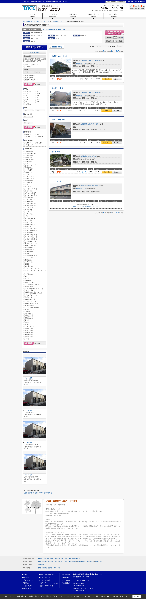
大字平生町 (72, 562)
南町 (66, 562)
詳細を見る (107, 79)
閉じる (136, 596)
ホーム (25, 574)
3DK (26, 100)
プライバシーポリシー (30, 580)
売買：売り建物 (45, 580)
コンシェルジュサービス (33, 307)
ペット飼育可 (30, 151)
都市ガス (29, 337)
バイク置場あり (31, 228)
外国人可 (29, 191)
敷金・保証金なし (30, 75)
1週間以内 (40, 136)
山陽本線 (79, 63)
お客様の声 (65, 577)
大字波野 (51, 562)
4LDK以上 (28, 104)
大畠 (84, 63)
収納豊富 (29, 274)
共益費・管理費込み (31, 80)
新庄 (56, 562)
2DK (38, 95)
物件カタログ (27, 588)
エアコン (29, 262)
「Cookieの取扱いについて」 (108, 596)
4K (26, 102)
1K (37, 91)
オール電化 (29, 220)
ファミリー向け (31, 203)
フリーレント (30, 185)
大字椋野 (94, 156)
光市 (25, 493)
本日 (38, 134)
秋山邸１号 (56, 152)
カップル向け (30, 199)
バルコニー (29, 216)
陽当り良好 (29, 157)
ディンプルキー (31, 295)
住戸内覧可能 (30, 305)
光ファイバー (30, 282)
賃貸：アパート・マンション (49, 583)
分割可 (28, 174)
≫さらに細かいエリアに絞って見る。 (55, 29)
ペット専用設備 (31, 153)
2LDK (27, 98)
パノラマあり (29, 145)
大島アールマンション (60, 56)
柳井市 (30, 493)
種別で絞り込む (35, 52)
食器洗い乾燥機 (31, 239)
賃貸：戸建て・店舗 (46, 586)
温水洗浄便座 (30, 251)
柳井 (39, 562)
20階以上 (29, 318)
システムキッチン (31, 241)
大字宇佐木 (90, 562)
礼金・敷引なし (30, 78)
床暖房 (28, 264)
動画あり (39, 143)
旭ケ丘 (61, 562)
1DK (26, 93)
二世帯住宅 (29, 182)
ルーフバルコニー (31, 218)
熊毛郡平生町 (48, 493)
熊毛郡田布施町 (38, 493)
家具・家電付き (31, 230)
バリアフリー (30, 172)
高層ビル (29, 328)
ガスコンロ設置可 (31, 193)
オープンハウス (31, 189)
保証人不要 (29, 166)
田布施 (44, 568)
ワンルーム (28, 91)
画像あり (28, 143)
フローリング (30, 207)
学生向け (29, 197)
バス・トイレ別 (31, 245)
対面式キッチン (31, 243)
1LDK (38, 93)
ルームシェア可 (31, 195)
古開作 (44, 562)
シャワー (29, 258)
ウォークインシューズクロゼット (35, 271)
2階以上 (28, 312)
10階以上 (29, 316)
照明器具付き (30, 224)
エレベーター (30, 222)
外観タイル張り (31, 235)
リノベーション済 (31, 164)
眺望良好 (29, 180)
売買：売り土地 (45, 577)
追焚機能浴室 (30, 247)
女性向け (29, 201)
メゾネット (29, 212)
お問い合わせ (66, 574)
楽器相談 (29, 155)
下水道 (28, 339)
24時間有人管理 (31, 299)
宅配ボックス (30, 291)
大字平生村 (98, 562)
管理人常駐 (29, 178)
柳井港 (50, 568)
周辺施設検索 (66, 583)
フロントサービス (31, 301)
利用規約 (26, 583)
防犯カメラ (29, 297)
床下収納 (29, 266)
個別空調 (29, 335)
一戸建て (28, 67)
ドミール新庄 (28, 378)
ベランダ (29, 214)
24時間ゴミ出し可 (31, 303)
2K (26, 95)
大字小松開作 (96, 60)
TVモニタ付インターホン (34, 289)
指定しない (28, 134)
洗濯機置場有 (30, 233)
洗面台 (28, 253)
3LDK (38, 100)
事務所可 (29, 168)
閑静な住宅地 (30, 159)
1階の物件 (29, 314)
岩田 (55, 568)
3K (37, 98)
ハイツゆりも (56, 181)
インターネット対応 (32, 284)
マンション (36, 65)
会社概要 (26, 577)
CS (27, 276)
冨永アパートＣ (57, 88)
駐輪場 (28, 226)
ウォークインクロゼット (33, 268)
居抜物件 (29, 332)
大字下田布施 (81, 562)
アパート (28, 65)
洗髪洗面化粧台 (31, 256)
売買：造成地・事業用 (47, 574)
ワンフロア (29, 326)
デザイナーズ (30, 161)
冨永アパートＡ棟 (58, 119)
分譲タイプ (29, 176)
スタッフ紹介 (66, 580)
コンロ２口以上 (31, 237)
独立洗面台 (29, 260)
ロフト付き (29, 210)
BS (27, 278)
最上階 (28, 320)
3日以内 (27, 136)
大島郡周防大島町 (86, 60)
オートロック (30, 286)
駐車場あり (29, 309)
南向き (28, 322)
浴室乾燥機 (29, 249)
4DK (38, 102)
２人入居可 (29, 170)
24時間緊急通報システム (33, 293)
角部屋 (28, 324)
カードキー (29, 187)
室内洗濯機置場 (31, 205)
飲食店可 (29, 330)
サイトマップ (27, 586)
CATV (28, 280)
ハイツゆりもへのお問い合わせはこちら (85, 206)
